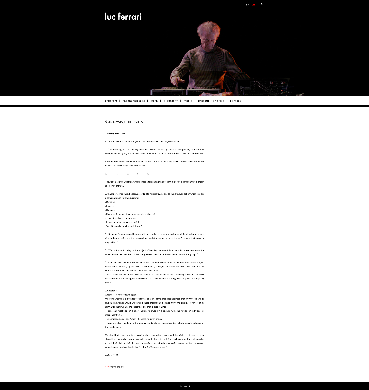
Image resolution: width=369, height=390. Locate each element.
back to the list (117, 366)
